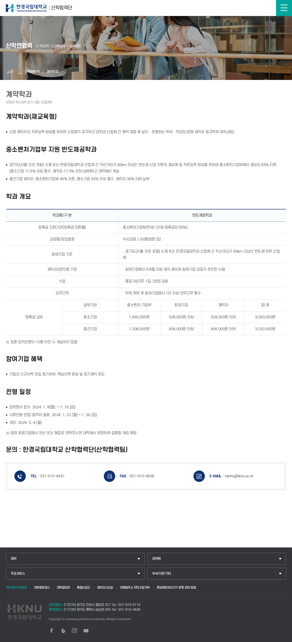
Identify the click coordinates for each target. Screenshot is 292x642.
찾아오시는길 (105, 587)
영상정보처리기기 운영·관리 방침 (176, 587)
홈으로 (20, 72)
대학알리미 (63, 587)
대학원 (156, 559)
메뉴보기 (284, 8)
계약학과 (52, 72)
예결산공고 (83, 587)
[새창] (51, 630)
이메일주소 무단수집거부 (135, 587)
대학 (13, 559)
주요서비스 (18, 574)
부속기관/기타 (161, 574)
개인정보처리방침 (16, 587)
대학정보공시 (42, 587)
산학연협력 (32, 72)
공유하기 (10, 72)
